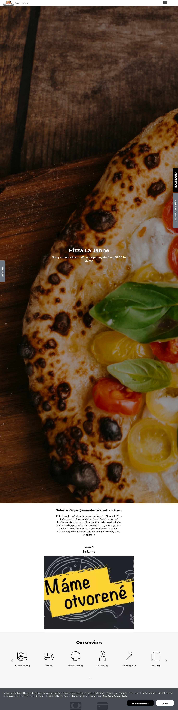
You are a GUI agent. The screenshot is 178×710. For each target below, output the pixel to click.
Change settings (140, 703)
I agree (165, 703)
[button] (166, 660)
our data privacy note (115, 696)
